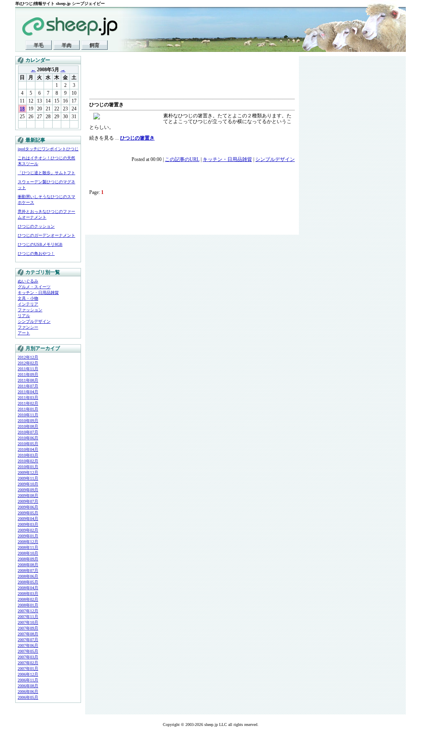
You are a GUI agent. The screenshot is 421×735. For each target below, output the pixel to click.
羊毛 (39, 45)
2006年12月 (28, 674)
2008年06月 (28, 576)
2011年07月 (28, 386)
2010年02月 (28, 461)
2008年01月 (28, 605)
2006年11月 (28, 680)
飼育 (94, 45)
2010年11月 (28, 415)
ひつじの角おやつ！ (36, 253)
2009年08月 (28, 495)
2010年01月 (28, 466)
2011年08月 (28, 380)
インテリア (28, 304)
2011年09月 (28, 374)
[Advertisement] (185, 78)
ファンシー (28, 327)
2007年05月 (28, 651)
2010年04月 (28, 449)
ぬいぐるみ (28, 281)
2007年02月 (28, 662)
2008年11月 (28, 547)
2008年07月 (28, 570)
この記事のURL (182, 159)
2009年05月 (28, 513)
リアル (24, 315)
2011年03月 (28, 397)
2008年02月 (28, 599)
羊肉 (67, 45)
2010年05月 (28, 443)
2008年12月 (28, 541)
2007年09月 (28, 628)
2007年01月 (28, 668)
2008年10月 (28, 553)
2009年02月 (28, 530)
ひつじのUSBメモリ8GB (40, 244)
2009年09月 (28, 490)
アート (24, 333)
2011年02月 (28, 403)
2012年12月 (28, 357)
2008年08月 (28, 564)
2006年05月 (28, 697)
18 (22, 109)
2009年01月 (28, 536)
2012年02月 (28, 363)
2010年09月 (28, 420)
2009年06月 (28, 507)
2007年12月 (28, 611)
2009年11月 (28, 478)
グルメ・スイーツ (34, 287)
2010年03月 (28, 455)
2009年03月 (28, 524)
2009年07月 (28, 501)
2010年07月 (28, 432)
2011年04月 (28, 392)
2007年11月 (28, 616)
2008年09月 (28, 559)
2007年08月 (28, 634)
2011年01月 (28, 409)
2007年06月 (28, 645)
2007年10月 (28, 622)
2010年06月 (28, 438)
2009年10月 (28, 484)
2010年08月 (28, 426)
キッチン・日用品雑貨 (38, 292)
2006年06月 (28, 691)
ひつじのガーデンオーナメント (46, 235)
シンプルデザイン (34, 321)
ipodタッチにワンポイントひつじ (48, 149)
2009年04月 (28, 518)
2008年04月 (28, 588)
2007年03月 (28, 657)
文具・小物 (28, 298)
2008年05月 (28, 582)
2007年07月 (28, 639)
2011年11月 (28, 368)
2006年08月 (28, 686)
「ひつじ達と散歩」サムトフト (46, 172)
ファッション (30, 310)
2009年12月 (28, 472)
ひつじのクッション (36, 226)
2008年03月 (28, 593)
